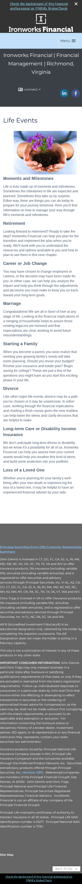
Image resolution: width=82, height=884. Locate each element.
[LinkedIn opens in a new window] (64, 95)
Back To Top (64, 868)
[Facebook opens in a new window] (75, 95)
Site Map (6, 855)
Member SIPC (32, 772)
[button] (68, 40)
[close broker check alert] (76, 3)
